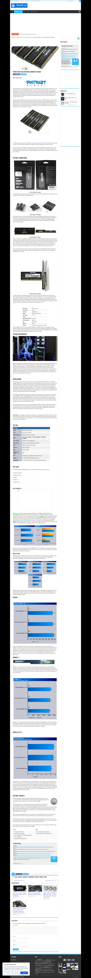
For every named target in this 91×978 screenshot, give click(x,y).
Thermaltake (45, 972)
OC (50, 967)
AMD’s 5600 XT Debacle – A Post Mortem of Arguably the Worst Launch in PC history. (20, 911)
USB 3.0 (48, 972)
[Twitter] (70, 1)
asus (47, 960)
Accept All (24, 972)
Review (37, 970)
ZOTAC (36, 973)
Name (14, 936)
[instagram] (72, 1)
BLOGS (28, 11)
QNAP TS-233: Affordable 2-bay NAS (71, 102)
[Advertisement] (57, 6)
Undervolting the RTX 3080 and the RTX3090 (34, 893)
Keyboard (46, 965)
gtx (50, 963)
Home (14, 37)
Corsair (39, 962)
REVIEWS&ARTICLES (18, 11)
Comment (15, 925)
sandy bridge (45, 970)
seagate (52, 970)
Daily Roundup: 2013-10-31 (19, 880)
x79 (50, 972)
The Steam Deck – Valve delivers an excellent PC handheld (19, 894)
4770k (36, 960)
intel (39, 965)
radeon (48, 969)
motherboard (37, 967)
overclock (38, 969)
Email (14, 940)
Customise (8, 972)
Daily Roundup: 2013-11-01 (50, 880)
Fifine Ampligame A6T (70, 93)
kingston (51, 965)
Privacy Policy (27, 1)
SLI (36, 972)
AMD (39, 960)
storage (41, 972)
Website (15, 944)
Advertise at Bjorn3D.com (35, 1)
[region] (16, 969)
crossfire (43, 962)
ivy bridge (43, 965)
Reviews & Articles (21, 37)
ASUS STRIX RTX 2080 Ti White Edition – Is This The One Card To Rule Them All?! (50, 895)
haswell (52, 963)
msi (40, 967)
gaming (48, 962)
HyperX (36, 965)
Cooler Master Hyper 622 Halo (71, 98)
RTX (41, 970)
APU (45, 960)
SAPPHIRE (49, 970)
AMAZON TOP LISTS (34, 11)
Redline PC (14, 959)
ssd (38, 972)
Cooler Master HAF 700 (24, 34)
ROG (40, 970)
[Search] (80, 1)
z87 (53, 972)
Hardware (28, 37)
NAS (43, 967)
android (43, 960)
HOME (12, 11)
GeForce (37, 963)
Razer (51, 969)
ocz (51, 967)
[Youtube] (71, 1)
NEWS (25, 11)
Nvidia (46, 967)
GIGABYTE (43, 963)
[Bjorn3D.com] (19, 5)
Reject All (16, 972)
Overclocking (44, 969)
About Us (22, 1)
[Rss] (67, 1)
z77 (52, 972)
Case (51, 960)
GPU (48, 963)
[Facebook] (67, 960)
